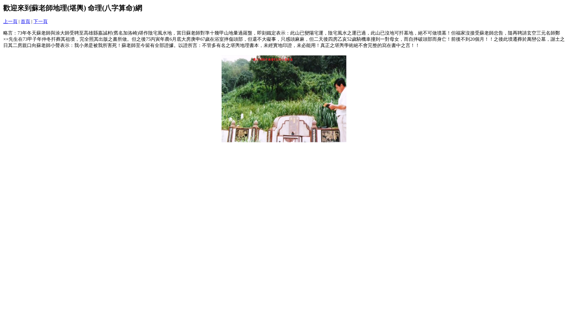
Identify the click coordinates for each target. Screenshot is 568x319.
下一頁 (40, 21)
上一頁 (10, 21)
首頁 (25, 21)
